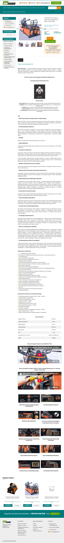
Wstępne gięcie (21, 324)
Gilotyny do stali (7, 65)
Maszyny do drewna (7, 7)
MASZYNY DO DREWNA (8, 41)
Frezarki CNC (7, 52)
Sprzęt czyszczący (41, 7)
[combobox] (9, 35)
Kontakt (34, 523)
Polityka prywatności (37, 530)
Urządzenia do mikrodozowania (7, 48)
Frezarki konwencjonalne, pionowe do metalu (9, 57)
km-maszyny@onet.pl (44, 3)
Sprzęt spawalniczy (21, 11)
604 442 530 (24, 3)
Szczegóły (17, 505)
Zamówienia (57, 3)
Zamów (50, 38)
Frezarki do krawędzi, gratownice (8, 54)
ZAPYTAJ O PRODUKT (50, 41)
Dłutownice (6, 50)
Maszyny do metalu (15, 7)
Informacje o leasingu (37, 527)
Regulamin (35, 529)
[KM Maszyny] (9, 3)
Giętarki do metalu (8, 59)
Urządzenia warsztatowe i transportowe (28, 7)
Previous (18, 44)
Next (42, 44)
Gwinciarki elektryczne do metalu (9, 68)
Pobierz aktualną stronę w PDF (52, 29)
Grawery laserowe (8, 45)
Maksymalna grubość (23, 321)
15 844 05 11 (32, 3)
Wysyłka (34, 525)
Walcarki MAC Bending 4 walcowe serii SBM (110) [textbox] (9, 34)
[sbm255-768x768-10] (30, 29)
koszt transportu (53, 48)
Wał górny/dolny (22, 327)
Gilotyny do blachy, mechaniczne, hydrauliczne (8, 62)
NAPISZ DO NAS (55, 513)
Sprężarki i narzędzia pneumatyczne (10, 11)
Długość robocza (22, 319)
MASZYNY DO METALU (8, 44)
